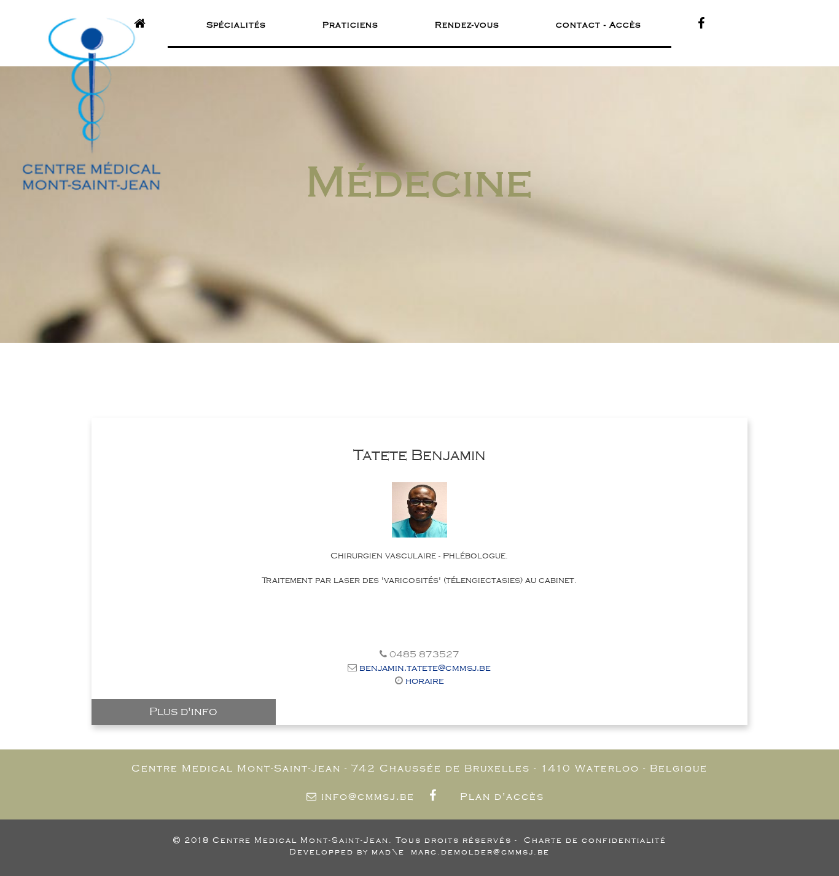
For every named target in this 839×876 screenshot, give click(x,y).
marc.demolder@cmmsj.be (480, 852)
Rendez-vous (467, 24)
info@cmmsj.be (368, 796)
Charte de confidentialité (595, 840)
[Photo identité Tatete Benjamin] (419, 510)
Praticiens (350, 24)
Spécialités (236, 24)
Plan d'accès (502, 796)
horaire (424, 681)
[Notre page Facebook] (435, 796)
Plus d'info (183, 711)
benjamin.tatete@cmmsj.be (425, 668)
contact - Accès (598, 24)
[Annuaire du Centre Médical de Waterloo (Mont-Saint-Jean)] (142, 24)
